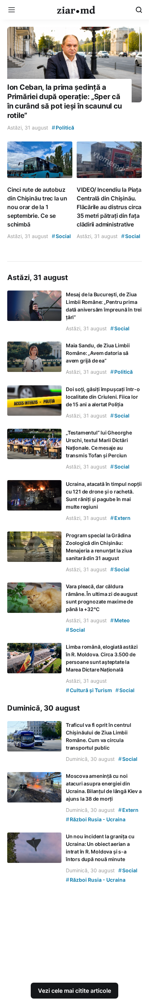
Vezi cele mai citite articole (74, 990)
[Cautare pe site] (138, 10)
